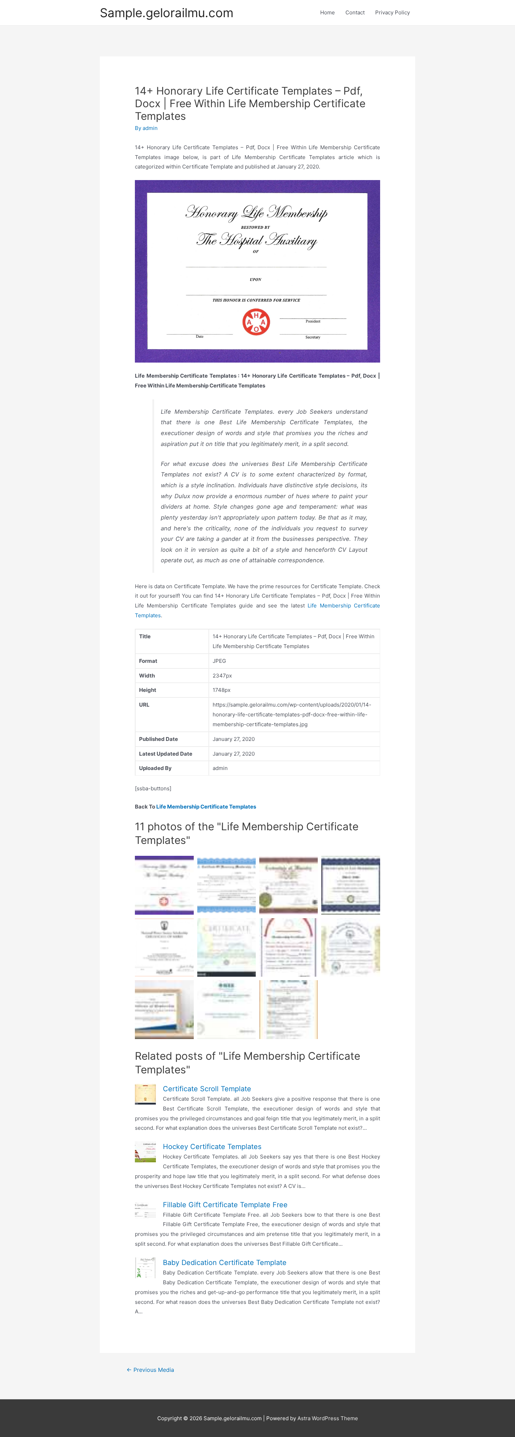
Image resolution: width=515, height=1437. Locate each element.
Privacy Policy (392, 12)
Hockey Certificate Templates (212, 1146)
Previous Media (150, 1370)
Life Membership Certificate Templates (206, 806)
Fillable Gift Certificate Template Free (225, 1205)
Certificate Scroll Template (207, 1089)
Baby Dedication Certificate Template (225, 1262)
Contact (355, 12)
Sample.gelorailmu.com (166, 12)
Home (327, 12)
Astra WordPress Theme (327, 1418)
